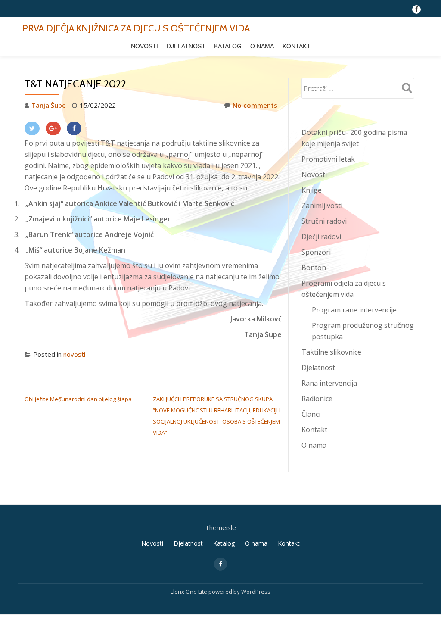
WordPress (255, 592)
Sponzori (316, 252)
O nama (262, 46)
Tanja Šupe (48, 105)
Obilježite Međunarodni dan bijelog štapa (78, 399)
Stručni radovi (324, 221)
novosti (74, 354)
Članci (310, 414)
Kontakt (297, 46)
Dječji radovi (321, 236)
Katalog (228, 46)
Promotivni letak (328, 159)
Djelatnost (186, 46)
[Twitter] (32, 129)
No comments (255, 105)
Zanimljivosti (321, 205)
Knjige (311, 190)
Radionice (316, 398)
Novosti (144, 46)
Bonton (313, 267)
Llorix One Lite (189, 592)
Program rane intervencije (354, 310)
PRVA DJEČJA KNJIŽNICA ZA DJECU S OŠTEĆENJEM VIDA (136, 28)
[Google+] (53, 129)
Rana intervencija (329, 383)
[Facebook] (74, 129)
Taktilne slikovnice (331, 352)
